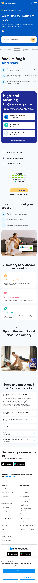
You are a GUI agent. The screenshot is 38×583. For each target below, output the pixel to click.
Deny (10, 577)
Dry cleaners (24, 496)
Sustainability (5, 507)
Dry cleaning (24, 492)
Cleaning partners (7, 540)
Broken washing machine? (25, 509)
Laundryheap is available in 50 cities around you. (18, 475)
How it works (5, 489)
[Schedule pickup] (33, 40)
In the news (5, 525)
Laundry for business (27, 529)
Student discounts (26, 514)
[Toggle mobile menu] (35, 3)
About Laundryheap (8, 522)
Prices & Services (7, 492)
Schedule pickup (19, 190)
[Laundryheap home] (8, 3)
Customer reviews (7, 503)
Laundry (23, 489)
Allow (19, 571)
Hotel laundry (24, 505)
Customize (27, 577)
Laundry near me (7, 511)
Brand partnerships (26, 525)
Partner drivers (6, 536)
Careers (4, 533)
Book (31, 3)
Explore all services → (19, 140)
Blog (2, 529)
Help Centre (5, 496)
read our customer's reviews (19, 194)
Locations (4, 500)
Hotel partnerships (26, 522)
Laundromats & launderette (25, 500)
